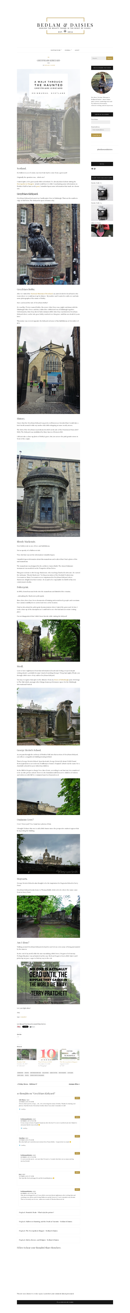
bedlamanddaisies (26, 1119)
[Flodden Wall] (26, 1054)
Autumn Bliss (74, 1084)
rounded (23, 1017)
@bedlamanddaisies (104, 149)
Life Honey (22, 1100)
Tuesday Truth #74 (96, 203)
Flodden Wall (21, 1062)
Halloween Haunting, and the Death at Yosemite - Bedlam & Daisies (49, 1221)
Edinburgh (20, 1072)
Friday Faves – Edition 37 (27, 1084)
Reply (77, 1098)
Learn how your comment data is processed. (58, 1294)
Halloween (45, 1072)
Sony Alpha (20, 1075)
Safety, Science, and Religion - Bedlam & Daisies (42, 1240)
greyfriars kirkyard (35, 1072)
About (77, 50)
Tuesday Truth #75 (96, 183)
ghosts (27, 1072)
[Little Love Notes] (102, 236)
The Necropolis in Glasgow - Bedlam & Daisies (41, 1231)
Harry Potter (53, 1072)
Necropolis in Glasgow (25, 184)
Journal (68, 50)
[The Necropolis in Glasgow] (69, 1054)
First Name (94, 119)
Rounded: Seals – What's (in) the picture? (40, 1212)
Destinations (55, 50)
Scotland (70, 1072)
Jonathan (22, 1138)
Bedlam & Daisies (50, 65)
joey (20, 1174)
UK (48, 57)
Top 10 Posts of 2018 (45, 1062)
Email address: (95, 127)
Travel (27, 1075)
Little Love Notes (96, 223)
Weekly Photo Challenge (37, 1075)
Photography (62, 1072)
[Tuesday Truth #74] (102, 220)
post (38, 186)
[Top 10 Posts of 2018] (48, 1054)
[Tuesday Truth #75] (102, 200)
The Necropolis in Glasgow (68, 1062)
